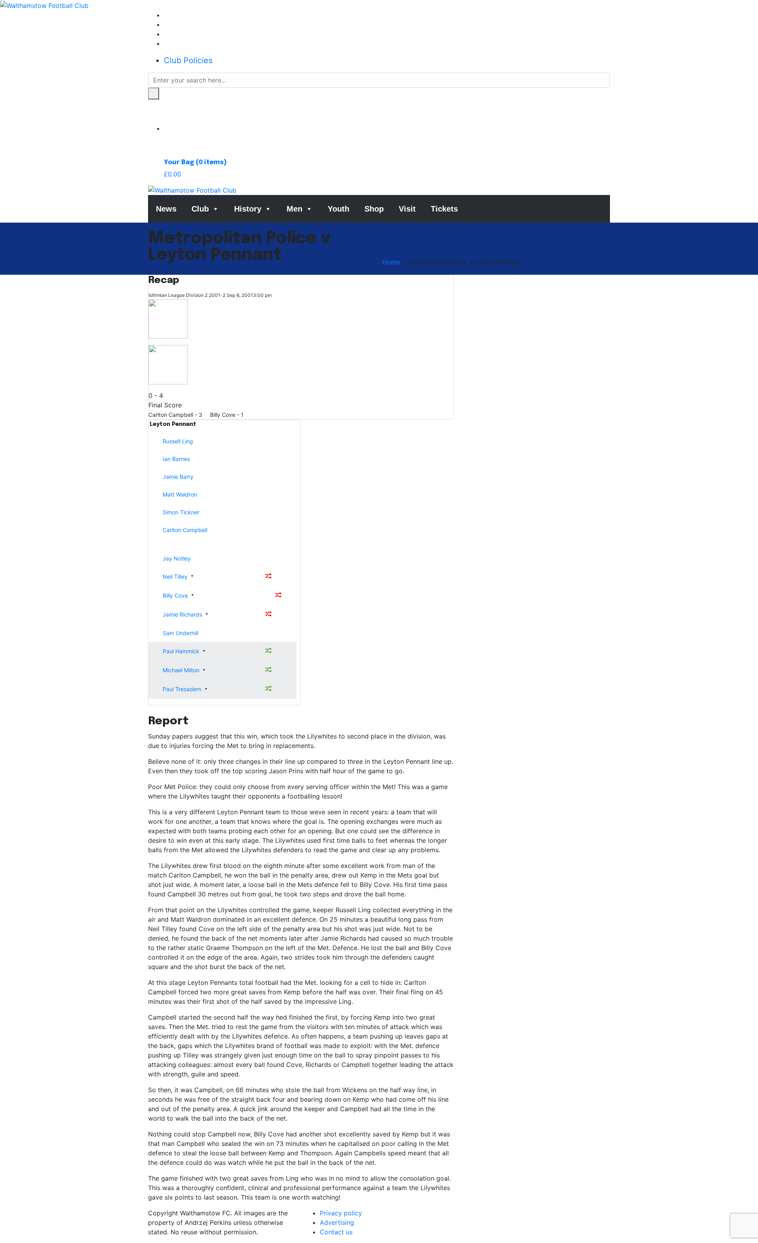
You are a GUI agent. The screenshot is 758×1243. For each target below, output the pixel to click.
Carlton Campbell (185, 530)
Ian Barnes (176, 459)
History (247, 208)
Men (294, 208)
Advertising (337, 1222)
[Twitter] (166, 24)
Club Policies (188, 60)
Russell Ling (178, 441)
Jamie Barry (178, 476)
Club (200, 208)
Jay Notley (177, 558)
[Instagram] (166, 34)
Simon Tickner (181, 512)
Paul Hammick (181, 651)
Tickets (444, 208)
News (166, 208)
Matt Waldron (180, 494)
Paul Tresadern (182, 689)
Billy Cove (175, 595)
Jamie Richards (182, 614)
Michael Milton (181, 670)
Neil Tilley (175, 576)
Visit (407, 208)
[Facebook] (166, 15)
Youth (338, 208)
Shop (374, 208)
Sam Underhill (180, 633)
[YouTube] (166, 43)
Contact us (336, 1232)
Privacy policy (341, 1213)
